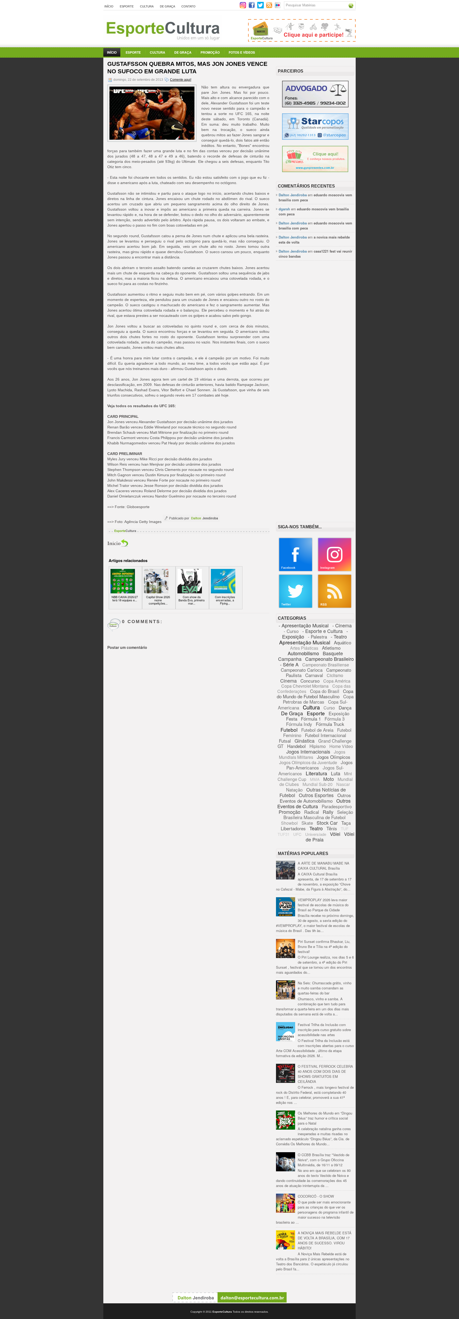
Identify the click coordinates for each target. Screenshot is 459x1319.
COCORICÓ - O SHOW (316, 1196)
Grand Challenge (334, 740)
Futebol (289, 729)
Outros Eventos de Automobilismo (315, 798)
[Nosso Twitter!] (295, 607)
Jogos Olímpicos (333, 757)
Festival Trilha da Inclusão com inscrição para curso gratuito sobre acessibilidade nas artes (324, 1029)
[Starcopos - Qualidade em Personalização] (315, 138)
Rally (328, 811)
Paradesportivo (337, 806)
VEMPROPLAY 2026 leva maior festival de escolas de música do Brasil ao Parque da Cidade (323, 904)
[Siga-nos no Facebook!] (252, 7)
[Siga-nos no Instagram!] (243, 7)
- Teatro (339, 636)
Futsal (285, 740)
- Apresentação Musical (304, 625)
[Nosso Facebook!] (295, 570)
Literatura (316, 773)
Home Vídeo (341, 746)
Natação (294, 789)
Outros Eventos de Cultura (314, 803)
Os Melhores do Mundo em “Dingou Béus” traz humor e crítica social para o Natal (325, 1118)
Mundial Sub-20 (318, 784)
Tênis (331, 828)
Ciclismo (335, 675)
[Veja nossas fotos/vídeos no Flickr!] (278, 7)
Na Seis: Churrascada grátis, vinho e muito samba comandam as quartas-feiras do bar (324, 987)
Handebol (296, 746)
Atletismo (331, 647)
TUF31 (284, 834)
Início (108, 6)
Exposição (339, 713)
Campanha (289, 658)
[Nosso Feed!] (334, 607)
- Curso (291, 631)
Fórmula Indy (299, 724)
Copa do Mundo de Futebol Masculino (315, 694)
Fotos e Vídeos (242, 52)
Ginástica (304, 740)
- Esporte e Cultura (322, 630)
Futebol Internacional (325, 735)
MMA (315, 779)
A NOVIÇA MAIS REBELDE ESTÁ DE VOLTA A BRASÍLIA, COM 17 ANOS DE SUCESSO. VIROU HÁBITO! (324, 1240)
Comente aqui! (180, 80)
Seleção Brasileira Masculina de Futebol (318, 814)
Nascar (343, 784)
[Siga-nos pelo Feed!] (270, 7)
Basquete (333, 653)
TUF (344, 828)
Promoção (210, 52)
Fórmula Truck (330, 724)
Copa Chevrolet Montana (305, 686)
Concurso (310, 680)
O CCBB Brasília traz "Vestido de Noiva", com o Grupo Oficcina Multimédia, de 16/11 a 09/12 (323, 1159)
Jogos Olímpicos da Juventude (308, 762)
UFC (297, 834)
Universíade (315, 834)
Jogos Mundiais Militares (312, 754)
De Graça (167, 6)
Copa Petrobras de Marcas (318, 699)
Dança (345, 707)
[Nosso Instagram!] (334, 570)
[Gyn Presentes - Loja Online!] (315, 170)
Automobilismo (303, 653)
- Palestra (317, 636)
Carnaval (314, 675)
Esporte (127, 6)
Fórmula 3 (335, 718)
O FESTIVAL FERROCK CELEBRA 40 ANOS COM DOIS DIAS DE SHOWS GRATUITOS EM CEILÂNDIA (325, 1074)
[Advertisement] (315, 346)
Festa (291, 718)
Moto (328, 778)
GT (280, 746)
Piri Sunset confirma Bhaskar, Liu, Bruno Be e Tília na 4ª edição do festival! (324, 946)
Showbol (289, 823)
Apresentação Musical (304, 642)
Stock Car (327, 822)
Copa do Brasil (324, 691)
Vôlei (335, 833)
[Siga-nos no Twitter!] (261, 7)
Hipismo (317, 746)
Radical (311, 812)
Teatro (316, 828)
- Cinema (342, 625)
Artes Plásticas (304, 648)
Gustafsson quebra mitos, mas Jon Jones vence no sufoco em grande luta (187, 68)
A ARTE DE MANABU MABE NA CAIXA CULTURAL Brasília (323, 866)
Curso (329, 708)
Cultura (147, 6)
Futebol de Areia (317, 729)
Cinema (288, 680)
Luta (335, 773)
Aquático (342, 642)
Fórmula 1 (311, 718)
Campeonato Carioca (301, 669)
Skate (307, 822)
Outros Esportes (316, 795)
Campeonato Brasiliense (325, 665)
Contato (188, 6)
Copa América (336, 681)
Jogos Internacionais (308, 751)
